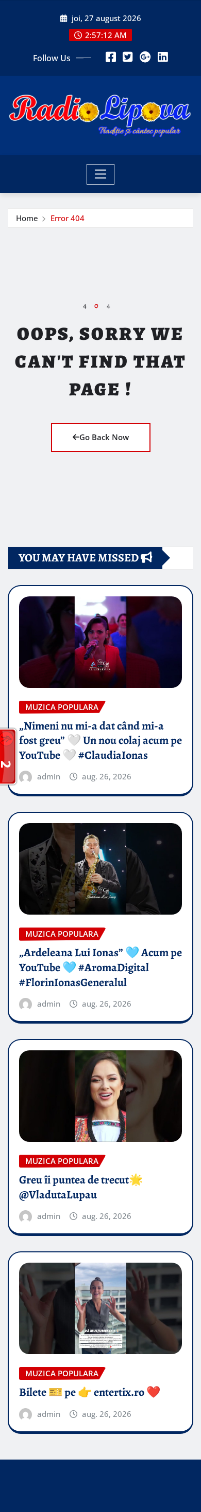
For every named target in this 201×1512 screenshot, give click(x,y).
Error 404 (68, 218)
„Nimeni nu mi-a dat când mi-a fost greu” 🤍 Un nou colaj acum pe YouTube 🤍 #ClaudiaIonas (100, 740)
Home (27, 218)
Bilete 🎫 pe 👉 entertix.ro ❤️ (89, 1392)
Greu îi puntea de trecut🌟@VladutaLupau (81, 1187)
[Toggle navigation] (101, 174)
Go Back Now (104, 437)
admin (48, 776)
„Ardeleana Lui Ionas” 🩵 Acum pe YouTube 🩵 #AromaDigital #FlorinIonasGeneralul (100, 967)
